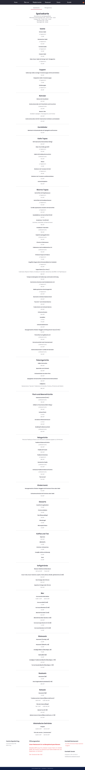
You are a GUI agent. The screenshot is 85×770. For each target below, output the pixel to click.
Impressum (44, 768)
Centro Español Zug (36, 768)
